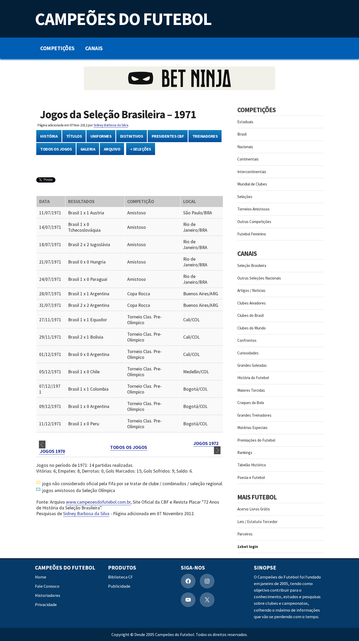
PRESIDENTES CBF (168, 136)
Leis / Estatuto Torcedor (257, 521)
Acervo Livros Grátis (253, 508)
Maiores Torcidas (251, 390)
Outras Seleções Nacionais (259, 278)
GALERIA (87, 149)
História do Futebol (253, 377)
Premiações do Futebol (256, 440)
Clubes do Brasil (250, 315)
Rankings (244, 452)
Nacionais (245, 146)
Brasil (242, 134)
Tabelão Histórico (251, 464)
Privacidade (46, 604)
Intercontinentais (251, 171)
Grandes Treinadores (254, 415)
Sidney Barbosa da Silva (111, 125)
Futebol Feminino (251, 233)
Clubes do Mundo (251, 327)
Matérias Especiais (252, 427)
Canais (94, 48)
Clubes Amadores (251, 303)
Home (40, 577)
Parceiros (245, 533)
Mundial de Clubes (252, 184)
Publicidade (119, 586)
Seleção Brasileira (251, 265)
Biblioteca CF (120, 577)
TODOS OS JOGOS (56, 149)
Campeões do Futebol (123, 19)
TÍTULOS (74, 136)
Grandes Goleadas (252, 365)
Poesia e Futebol (251, 477)
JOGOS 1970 (52, 451)
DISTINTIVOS (131, 136)
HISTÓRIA (49, 136)
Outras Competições (254, 221)
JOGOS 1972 (206, 443)
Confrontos (247, 340)
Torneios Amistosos (253, 208)
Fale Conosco (47, 586)
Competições (57, 48)
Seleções (244, 196)
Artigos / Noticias (251, 290)
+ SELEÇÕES (140, 149)
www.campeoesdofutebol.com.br (98, 502)
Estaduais (245, 121)
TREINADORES (205, 136)
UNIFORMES (101, 136)
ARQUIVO (112, 149)
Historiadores (47, 595)
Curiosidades (248, 352)
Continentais (248, 159)
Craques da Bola (250, 402)
